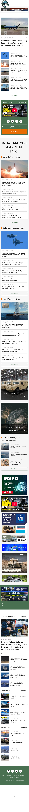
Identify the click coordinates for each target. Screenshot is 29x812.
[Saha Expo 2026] (14, 589)
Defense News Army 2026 (16, 658)
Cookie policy (8, 780)
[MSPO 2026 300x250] (14, 484)
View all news (14, 95)
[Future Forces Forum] (14, 593)
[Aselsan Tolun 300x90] (14, 547)
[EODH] (14, 523)
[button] (27, 3)
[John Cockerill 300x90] (14, 578)
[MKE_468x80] (14, 598)
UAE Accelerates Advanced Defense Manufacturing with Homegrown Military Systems (13, 644)
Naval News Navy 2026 (18, 37)
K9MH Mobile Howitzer (16, 758)
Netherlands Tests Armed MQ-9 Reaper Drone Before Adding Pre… (18, 72)
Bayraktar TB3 (14, 750)
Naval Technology (14, 444)
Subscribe (14, 131)
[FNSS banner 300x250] (14, 563)
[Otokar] (14, 538)
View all (23, 616)
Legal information (19, 780)
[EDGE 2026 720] (14, 9)
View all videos (20, 102)
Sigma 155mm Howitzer (16, 742)
